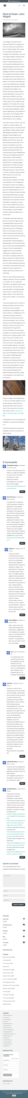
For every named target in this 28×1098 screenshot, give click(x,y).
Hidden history (7, 976)
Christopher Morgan (12, 465)
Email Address (6, 1060)
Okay (14, 1095)
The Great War (7, 995)
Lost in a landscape (8, 979)
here (22, 401)
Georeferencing (7, 969)
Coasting (5, 960)
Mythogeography (8, 982)
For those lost (7, 963)
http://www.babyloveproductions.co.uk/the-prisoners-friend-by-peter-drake (15, 834)
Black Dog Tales (7, 957)
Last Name (5, 1069)
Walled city (6, 1004)
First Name (5, 1065)
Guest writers (7, 973)
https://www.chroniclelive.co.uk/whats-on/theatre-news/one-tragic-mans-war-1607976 (16, 823)
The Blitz (5, 991)
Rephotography (7, 988)
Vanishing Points (7, 19)
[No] (26, 1094)
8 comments (15, 19)
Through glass (7, 998)
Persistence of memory (9, 985)
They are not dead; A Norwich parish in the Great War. (13, 413)
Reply (22, 491)
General (5, 966)
